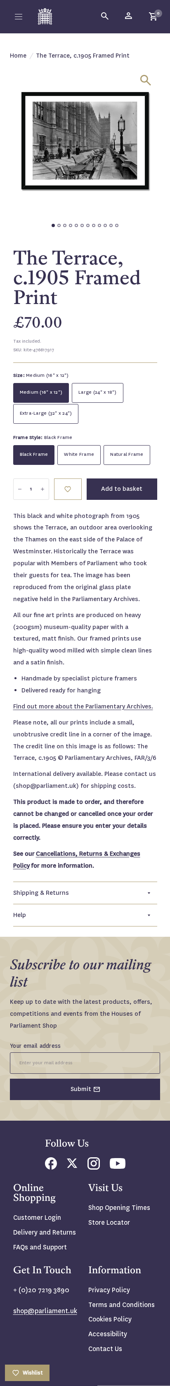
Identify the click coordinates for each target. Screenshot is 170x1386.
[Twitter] (72, 1165)
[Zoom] (145, 80)
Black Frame (34, 454)
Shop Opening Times (119, 1207)
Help (19, 915)
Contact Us (105, 1348)
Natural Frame (126, 454)
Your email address (35, 1045)
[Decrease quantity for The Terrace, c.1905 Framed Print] (20, 489)
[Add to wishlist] (68, 489)
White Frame (79, 454)
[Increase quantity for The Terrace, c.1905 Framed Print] (42, 489)
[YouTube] (117, 1166)
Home (18, 55)
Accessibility (107, 1334)
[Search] (105, 16)
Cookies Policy (110, 1319)
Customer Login (37, 1217)
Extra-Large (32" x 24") (46, 413)
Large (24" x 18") (97, 392)
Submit (81, 1089)
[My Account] (129, 16)
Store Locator (109, 1222)
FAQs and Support (40, 1247)
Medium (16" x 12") (41, 392)
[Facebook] (51, 1167)
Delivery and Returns (44, 1232)
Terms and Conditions (121, 1304)
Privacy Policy (109, 1290)
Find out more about (83, 706)
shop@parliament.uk (45, 1311)
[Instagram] (93, 1167)
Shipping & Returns (41, 893)
